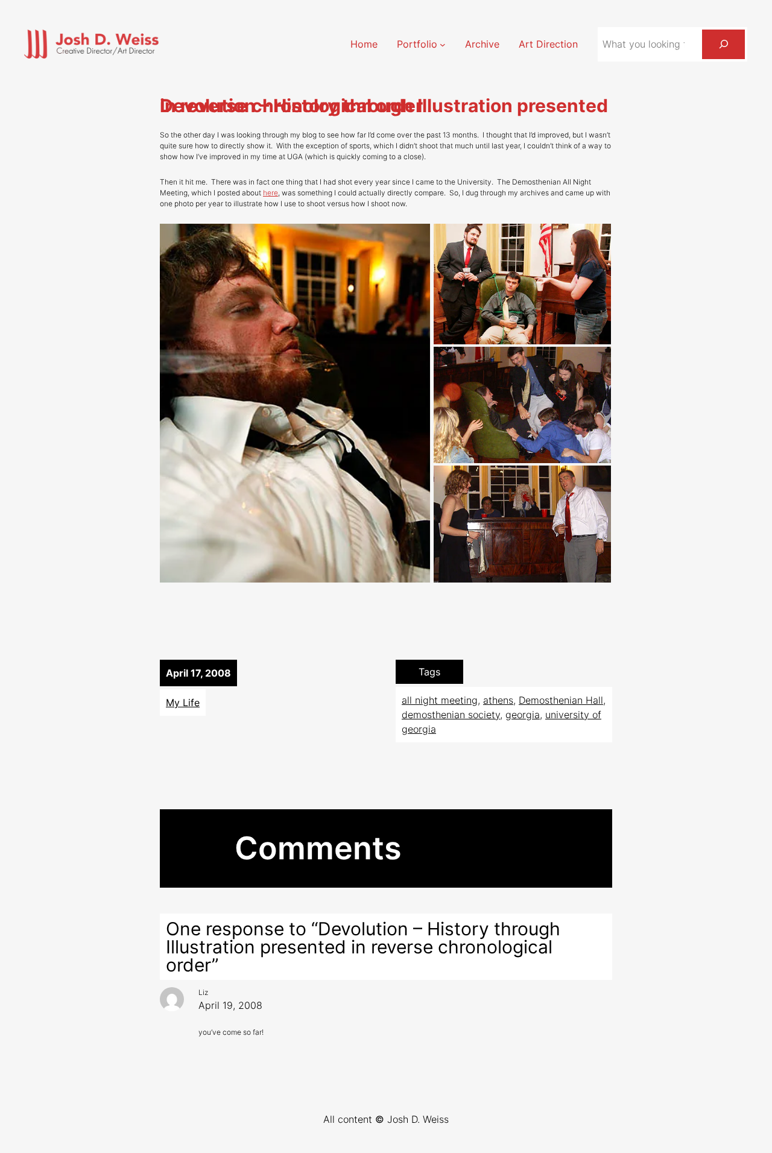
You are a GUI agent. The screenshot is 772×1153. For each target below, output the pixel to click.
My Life (183, 703)
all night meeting (440, 700)
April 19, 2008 (230, 1005)
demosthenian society (451, 715)
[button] (295, 403)
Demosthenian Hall (561, 700)
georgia (522, 715)
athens (498, 700)
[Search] (723, 44)
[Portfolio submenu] (443, 44)
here (270, 192)
